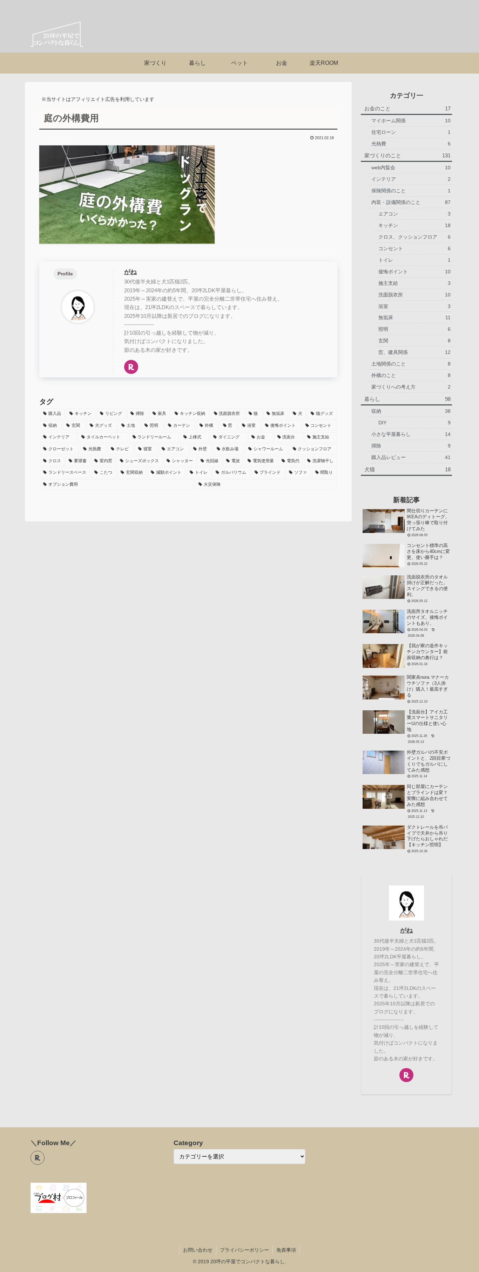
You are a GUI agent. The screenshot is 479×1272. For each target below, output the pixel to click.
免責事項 (286, 1250)
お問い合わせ (197, 1250)
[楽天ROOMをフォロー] (131, 367)
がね (130, 271)
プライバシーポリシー (244, 1250)
